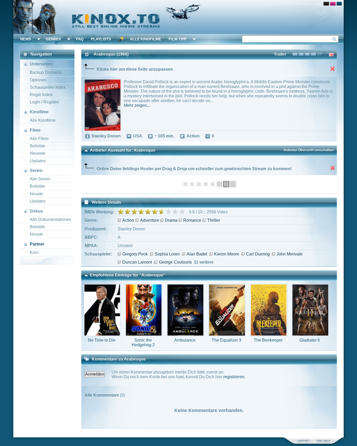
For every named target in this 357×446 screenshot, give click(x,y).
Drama (171, 220)
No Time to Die (102, 340)
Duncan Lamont (137, 262)
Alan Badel (197, 254)
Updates (37, 161)
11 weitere (204, 262)
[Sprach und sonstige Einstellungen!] (121, 39)
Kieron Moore (226, 254)
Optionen (38, 80)
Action (128, 220)
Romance (192, 220)
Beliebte (37, 146)
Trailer (280, 54)
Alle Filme (39, 138)
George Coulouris (175, 262)
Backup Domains (46, 72)
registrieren (233, 377)
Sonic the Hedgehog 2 (143, 342)
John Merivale (290, 254)
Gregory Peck (135, 254)
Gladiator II (310, 340)
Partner (37, 244)
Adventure (149, 220)
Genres (53, 39)
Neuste (36, 194)
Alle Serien (40, 179)
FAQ (80, 39)
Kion (34, 252)
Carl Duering (258, 254)
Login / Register (44, 102)
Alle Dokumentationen (50, 219)
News (25, 39)
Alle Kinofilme (145, 39)
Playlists (101, 39)
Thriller (213, 220)
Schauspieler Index (48, 87)
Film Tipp (178, 39)
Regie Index (41, 94)
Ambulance (184, 340)
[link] (178, 17)
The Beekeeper (268, 340)
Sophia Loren (167, 254)
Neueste (37, 153)
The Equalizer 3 (226, 340)
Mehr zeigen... (137, 105)
